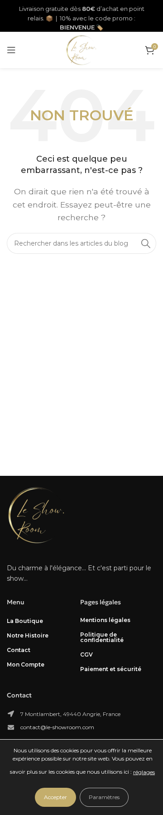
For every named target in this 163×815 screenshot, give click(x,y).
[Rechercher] (145, 243)
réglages (144, 772)
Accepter (55, 797)
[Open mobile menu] (11, 50)
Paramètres (104, 797)
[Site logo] (81, 49)
